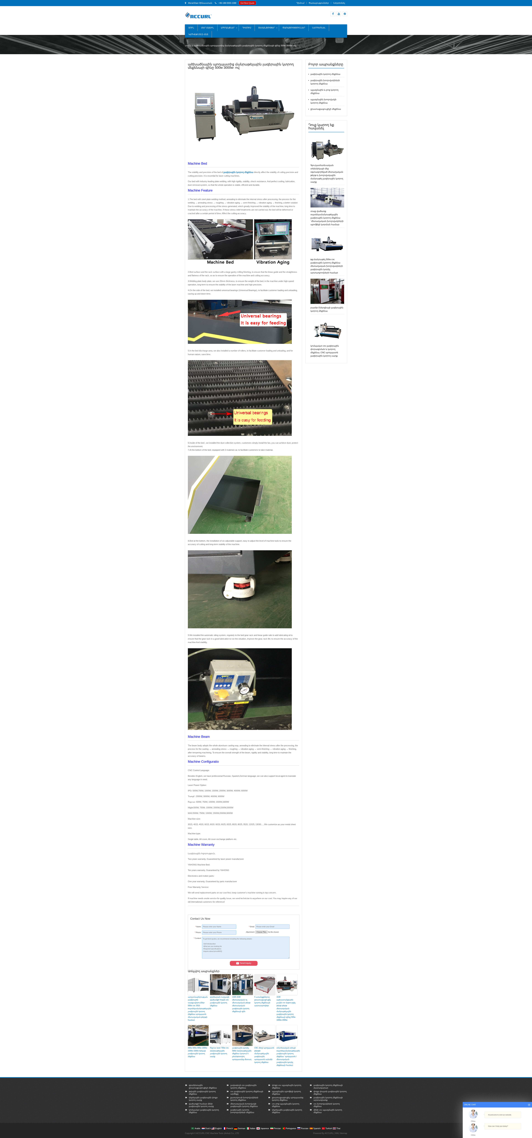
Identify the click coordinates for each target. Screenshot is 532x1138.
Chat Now (496, 1132)
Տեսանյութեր (266, 27)
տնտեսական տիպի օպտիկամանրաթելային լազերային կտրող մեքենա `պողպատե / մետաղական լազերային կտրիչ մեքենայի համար (287, 1056)
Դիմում (300, 3)
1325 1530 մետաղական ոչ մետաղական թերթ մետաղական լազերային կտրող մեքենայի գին (241, 1004)
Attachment (250, 932)
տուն (191, 27)
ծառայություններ (319, 3)
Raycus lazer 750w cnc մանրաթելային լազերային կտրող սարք (219, 1052)
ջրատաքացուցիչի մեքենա (325, 109)
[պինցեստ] (344, 14)
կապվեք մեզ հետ (198, 34)
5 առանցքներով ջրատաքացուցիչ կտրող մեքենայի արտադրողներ (262, 1001)
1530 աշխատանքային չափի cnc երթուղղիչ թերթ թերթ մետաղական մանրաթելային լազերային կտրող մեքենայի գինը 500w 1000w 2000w (286, 1008)
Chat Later (511, 1132)
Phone (198, 932)
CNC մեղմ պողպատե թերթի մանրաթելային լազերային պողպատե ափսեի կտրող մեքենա (264, 1055)
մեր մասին (207, 27)
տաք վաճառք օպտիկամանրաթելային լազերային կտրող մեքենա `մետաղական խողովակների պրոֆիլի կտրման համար (327, 218)
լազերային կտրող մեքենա (325, 74)
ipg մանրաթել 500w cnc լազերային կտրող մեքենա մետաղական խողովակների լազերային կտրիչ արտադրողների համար (326, 266)
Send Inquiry (245, 963)
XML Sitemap (341, 1133)
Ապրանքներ (228, 27)
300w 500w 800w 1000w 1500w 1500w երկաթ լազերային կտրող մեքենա (197, 1052)
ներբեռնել (339, 3)
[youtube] (339, 14)
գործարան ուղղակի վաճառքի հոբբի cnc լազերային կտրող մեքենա (219, 1001)
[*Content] (196, 958)
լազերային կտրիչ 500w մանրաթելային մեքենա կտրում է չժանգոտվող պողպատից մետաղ (241, 1053)
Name (198, 927)
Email (251, 927)
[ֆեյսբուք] (333, 14)
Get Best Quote (247, 3)
